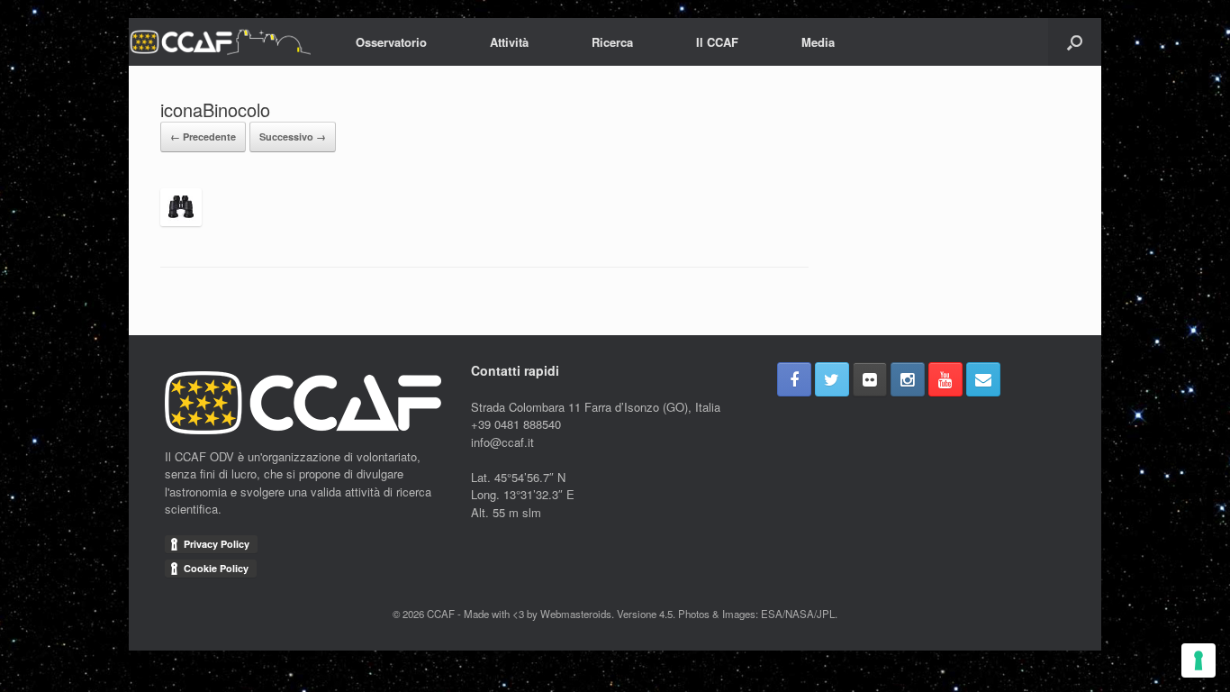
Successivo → (292, 136)
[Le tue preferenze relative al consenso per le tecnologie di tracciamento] (1198, 660)
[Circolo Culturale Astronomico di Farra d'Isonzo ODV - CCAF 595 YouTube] (945, 379)
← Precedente (203, 136)
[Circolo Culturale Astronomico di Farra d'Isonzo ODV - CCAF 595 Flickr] (870, 379)
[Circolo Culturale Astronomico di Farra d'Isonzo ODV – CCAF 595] (220, 42)
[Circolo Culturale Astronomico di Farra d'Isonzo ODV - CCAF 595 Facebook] (794, 379)
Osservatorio (391, 41)
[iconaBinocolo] (181, 221)
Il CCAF (717, 41)
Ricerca (612, 41)
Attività (509, 41)
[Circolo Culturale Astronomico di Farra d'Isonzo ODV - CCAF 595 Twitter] (832, 379)
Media (818, 41)
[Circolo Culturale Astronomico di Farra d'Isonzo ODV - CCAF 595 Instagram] (908, 379)
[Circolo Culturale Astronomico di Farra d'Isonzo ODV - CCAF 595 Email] (983, 379)
